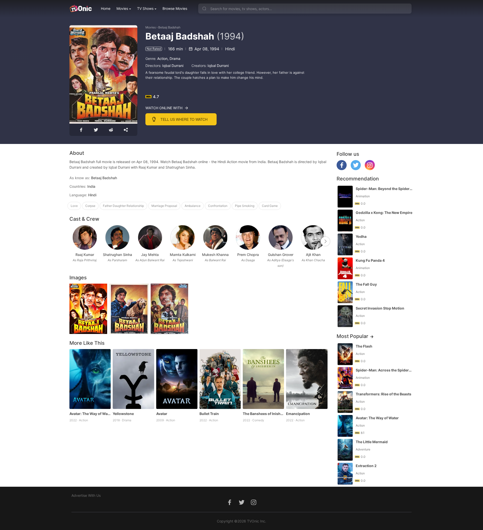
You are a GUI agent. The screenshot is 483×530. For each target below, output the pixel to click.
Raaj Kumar (84, 254)
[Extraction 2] (345, 474)
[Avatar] (176, 379)
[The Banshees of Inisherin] (263, 379)
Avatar (161, 413)
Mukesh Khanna (215, 254)
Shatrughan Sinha (117, 254)
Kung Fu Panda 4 (370, 260)
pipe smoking (244, 206)
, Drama (174, 58)
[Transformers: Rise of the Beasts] (345, 402)
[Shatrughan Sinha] (117, 237)
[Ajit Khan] (313, 237)
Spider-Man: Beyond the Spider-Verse (384, 188)
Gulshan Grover (280, 254)
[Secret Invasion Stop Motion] (345, 316)
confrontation (217, 206)
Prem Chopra (248, 254)
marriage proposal (164, 206)
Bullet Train (209, 413)
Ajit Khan (313, 254)
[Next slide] (325, 241)
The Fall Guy (366, 284)
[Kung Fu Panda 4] (345, 268)
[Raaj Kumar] (84, 237)
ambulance (192, 206)
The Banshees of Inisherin (263, 413)
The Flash (364, 346)
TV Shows (145, 8)
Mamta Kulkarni (182, 254)
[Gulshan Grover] (280, 237)
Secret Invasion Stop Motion (380, 308)
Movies (122, 8)
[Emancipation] (306, 379)
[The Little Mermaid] (345, 450)
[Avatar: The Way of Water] (90, 379)
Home (105, 8)
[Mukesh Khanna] (215, 237)
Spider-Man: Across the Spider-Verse (384, 370)
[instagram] (370, 169)
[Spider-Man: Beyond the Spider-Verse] (345, 197)
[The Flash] (345, 354)
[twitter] (356, 169)
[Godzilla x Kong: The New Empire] (345, 221)
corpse (90, 206)
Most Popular (352, 336)
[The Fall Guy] (345, 292)
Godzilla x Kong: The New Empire (384, 212)
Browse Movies (175, 8)
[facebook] (342, 169)
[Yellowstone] (133, 379)
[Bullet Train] (220, 379)
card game (270, 206)
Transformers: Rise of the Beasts (383, 394)
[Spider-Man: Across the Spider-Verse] (345, 378)
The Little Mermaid (372, 442)
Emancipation (298, 413)
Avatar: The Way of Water (90, 413)
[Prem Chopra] (248, 237)
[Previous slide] (72, 241)
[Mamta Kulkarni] (182, 237)
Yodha (361, 236)
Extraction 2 (366, 466)
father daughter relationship (123, 206)
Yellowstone (123, 413)
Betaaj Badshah (169, 27)
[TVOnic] (80, 9)
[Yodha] (345, 244)
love (74, 206)
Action (162, 58)
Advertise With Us (86, 495)
